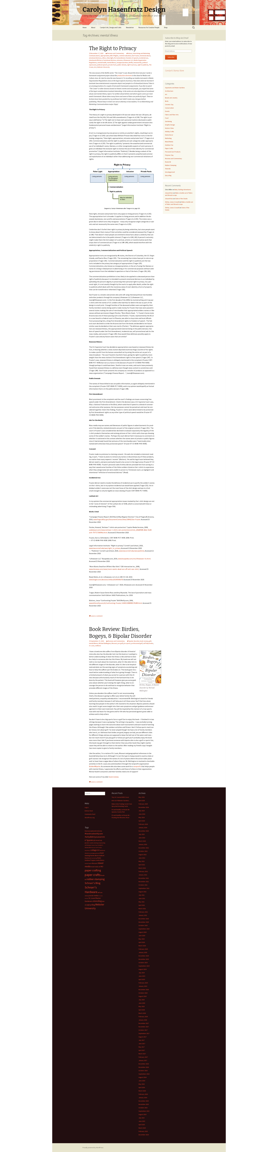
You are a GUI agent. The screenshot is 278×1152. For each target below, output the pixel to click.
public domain (121, 65)
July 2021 (142, 895)
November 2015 (144, 1104)
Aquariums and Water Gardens (175, 88)
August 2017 (142, 1037)
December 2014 (144, 1135)
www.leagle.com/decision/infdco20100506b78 (106, 579)
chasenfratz (169, 193)
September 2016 (144, 1074)
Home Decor (169, 135)
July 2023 (142, 834)
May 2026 (142, 797)
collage (93, 850)
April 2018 (142, 1010)
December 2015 (144, 1101)
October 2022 (143, 851)
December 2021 (144, 878)
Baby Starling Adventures (182, 190)
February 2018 (143, 1017)
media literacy (100, 860)
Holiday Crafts (169, 132)
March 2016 (142, 1091)
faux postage (91, 853)
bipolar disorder (134, 641)
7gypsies (89, 840)
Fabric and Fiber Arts (172, 115)
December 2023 (144, 831)
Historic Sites (169, 128)
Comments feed (90, 814)
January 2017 (143, 1060)
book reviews (114, 777)
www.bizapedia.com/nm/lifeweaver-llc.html (134, 559)
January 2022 (143, 875)
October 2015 (143, 1108)
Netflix (131, 62)
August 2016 (142, 1077)
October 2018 (143, 993)
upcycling (91, 904)
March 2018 (142, 1013)
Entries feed (89, 811)
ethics (104, 58)
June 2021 (142, 898)
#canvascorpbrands (90, 831)
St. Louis (91, 646)
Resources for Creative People (148, 27)
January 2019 (143, 986)
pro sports (127, 643)
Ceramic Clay (169, 104)
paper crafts (92, 875)
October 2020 (143, 925)
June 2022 (142, 858)
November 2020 (144, 922)
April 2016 (142, 1087)
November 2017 (144, 1027)
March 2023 (142, 841)
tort (95, 67)
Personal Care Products (172, 152)
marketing (94, 858)
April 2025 (142, 801)
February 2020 (143, 949)
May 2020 (142, 939)
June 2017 (142, 1044)
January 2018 (143, 1020)
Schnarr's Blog (92, 883)
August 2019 (142, 969)
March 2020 (142, 946)
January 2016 (143, 1098)
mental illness (111, 62)
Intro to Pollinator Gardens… (121, 801)
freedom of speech (132, 58)
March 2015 (142, 1128)
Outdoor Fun (169, 145)
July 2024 (142, 811)
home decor (94, 855)
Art (166, 94)
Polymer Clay (169, 155)
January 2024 (143, 828)
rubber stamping (96, 879)
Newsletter (130, 27)
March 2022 (142, 868)
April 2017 (142, 1050)
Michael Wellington (105, 643)
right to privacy (132, 65)
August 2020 (142, 932)
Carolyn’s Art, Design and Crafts (110, 27)
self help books (148, 643)
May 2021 (142, 902)
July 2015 (142, 1118)
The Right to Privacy (113, 48)
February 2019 (143, 983)
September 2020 (144, 929)
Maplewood (88, 858)
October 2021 (143, 885)
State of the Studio (181, 199)
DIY (98, 850)
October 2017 (143, 1030)
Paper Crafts (169, 148)
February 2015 (143, 1131)
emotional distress (95, 58)
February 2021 (143, 912)
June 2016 (142, 1081)
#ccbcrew (99, 831)
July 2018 (142, 1000)
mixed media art (95, 867)
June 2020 (142, 936)
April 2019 (142, 979)
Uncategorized (170, 172)
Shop (165, 27)
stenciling (97, 901)
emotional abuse (145, 56)
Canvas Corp (94, 845)
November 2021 (144, 882)
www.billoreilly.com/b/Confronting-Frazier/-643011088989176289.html (115, 603)
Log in (87, 807)
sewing (87, 895)
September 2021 (144, 888)
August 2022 (142, 855)
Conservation (169, 108)
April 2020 (142, 942)
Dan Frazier (135, 56)
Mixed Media (169, 142)
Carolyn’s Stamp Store (174, 70)
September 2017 (144, 1033)
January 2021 (143, 915)
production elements (124, 75)
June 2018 (142, 1003)
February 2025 (143, 804)
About (93, 27)
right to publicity (143, 65)
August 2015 (142, 1114)
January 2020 (143, 952)
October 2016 (143, 1071)
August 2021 (142, 892)
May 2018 (142, 1006)
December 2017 (144, 1023)
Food (166, 118)
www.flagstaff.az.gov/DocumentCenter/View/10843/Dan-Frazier (116, 519)
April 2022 (142, 865)
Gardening (168, 121)
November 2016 (144, 1067)
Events (167, 111)
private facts (112, 65)
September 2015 (144, 1111)
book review (144, 641)
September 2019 (144, 966)
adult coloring (94, 843)
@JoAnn (87, 843)
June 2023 (142, 838)
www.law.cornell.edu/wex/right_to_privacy (104, 548)
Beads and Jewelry (171, 98)
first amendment (119, 58)
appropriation (105, 56)
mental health (102, 62)
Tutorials (168, 169)
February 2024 (143, 824)
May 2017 (142, 1047)
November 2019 (144, 959)
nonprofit (137, 766)
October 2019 (143, 963)
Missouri (114, 643)
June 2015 (142, 1121)
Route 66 (168, 162)
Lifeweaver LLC (128, 60)
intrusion (119, 60)
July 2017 (142, 1040)
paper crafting (93, 870)
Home (85, 27)
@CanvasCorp (97, 840)
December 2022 (144, 848)
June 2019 (142, 976)
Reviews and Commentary (115, 53)
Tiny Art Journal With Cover (120, 797)
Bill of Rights (114, 56)
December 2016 (144, 1064)
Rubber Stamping (170, 165)
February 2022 (143, 871)
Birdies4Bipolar (94, 766)
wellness (98, 646)
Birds (166, 101)
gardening (97, 853)
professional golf (136, 643)
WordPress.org (90, 818)
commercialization (125, 56)
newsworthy (138, 62)
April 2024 (142, 821)
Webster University (103, 67)
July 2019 (142, 973)
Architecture (169, 91)
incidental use (143, 58)
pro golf (120, 643)
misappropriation (122, 62)
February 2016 (143, 1094)
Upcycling (168, 175)
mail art (101, 855)
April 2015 (142, 1125)
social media (93, 895)
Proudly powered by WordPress (93, 1148)
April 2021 (142, 905)
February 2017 (143, 1057)
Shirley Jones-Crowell (172, 202)
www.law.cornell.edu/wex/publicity (131, 551)
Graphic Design (170, 125)
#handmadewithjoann (94, 833)
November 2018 (144, 990)
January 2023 (143, 844)
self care (100, 892)
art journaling (101, 843)
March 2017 (142, 1054)
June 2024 (142, 814)
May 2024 (142, 817)
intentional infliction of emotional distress (102, 60)
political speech (102, 65)
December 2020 (144, 919)
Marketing (168, 138)
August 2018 (142, 996)
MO (102, 866)
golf (150, 641)
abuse (130, 53)
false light (110, 58)
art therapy (88, 845)
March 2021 (142, 909)
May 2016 (142, 1084)
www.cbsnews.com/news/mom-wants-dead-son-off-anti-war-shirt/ (114, 569)
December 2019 (144, 956)
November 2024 (144, 807)
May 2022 (142, 861)
